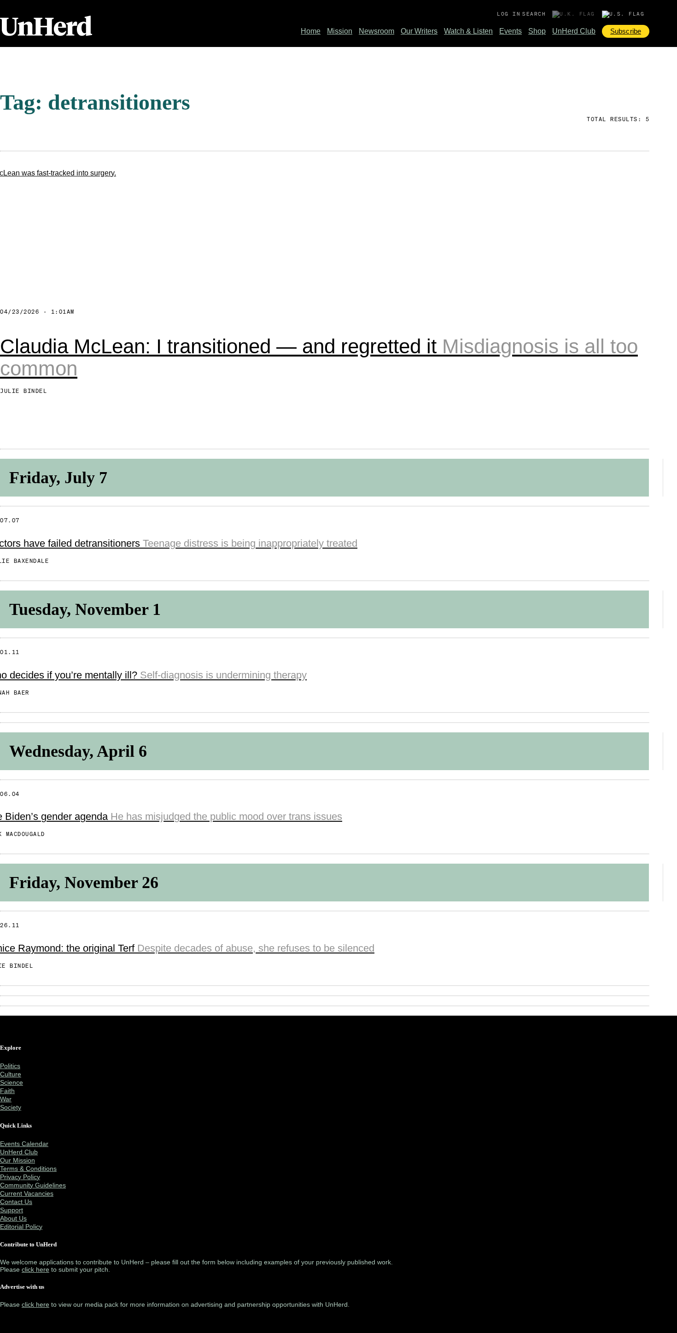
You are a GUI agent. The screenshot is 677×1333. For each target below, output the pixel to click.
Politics (10, 1066)
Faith (7, 1090)
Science (11, 1082)
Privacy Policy (20, 1177)
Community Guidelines (33, 1185)
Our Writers (419, 31)
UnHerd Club (573, 31)
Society (10, 1107)
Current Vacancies (26, 1193)
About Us (13, 1218)
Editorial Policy (21, 1226)
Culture (10, 1074)
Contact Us (16, 1201)
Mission (339, 31)
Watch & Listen (468, 31)
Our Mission (17, 1160)
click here (35, 1269)
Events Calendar (24, 1143)
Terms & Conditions (28, 1168)
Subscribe (625, 31)
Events (510, 31)
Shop (537, 31)
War (6, 1099)
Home (311, 31)
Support (11, 1210)
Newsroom (376, 31)
